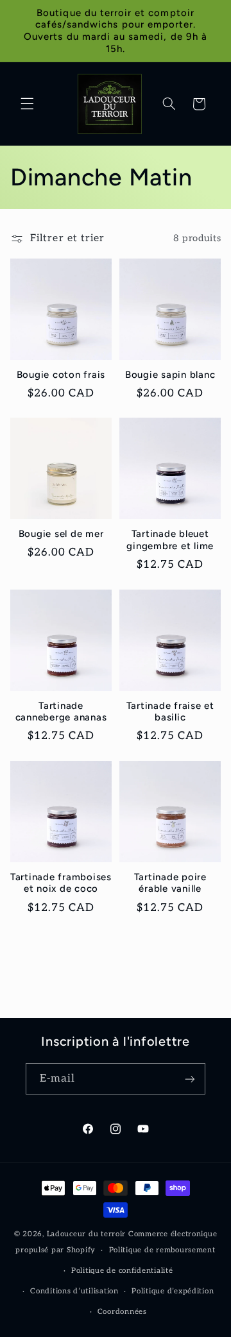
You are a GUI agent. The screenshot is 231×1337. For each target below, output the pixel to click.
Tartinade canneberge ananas (61, 712)
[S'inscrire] (190, 1078)
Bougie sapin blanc (170, 374)
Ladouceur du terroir (86, 1234)
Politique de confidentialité (122, 1270)
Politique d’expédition (173, 1291)
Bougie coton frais (61, 374)
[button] (27, 104)
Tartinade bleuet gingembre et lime (170, 540)
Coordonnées (122, 1311)
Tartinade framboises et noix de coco (61, 883)
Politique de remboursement (162, 1250)
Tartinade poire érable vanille (170, 883)
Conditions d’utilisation (74, 1291)
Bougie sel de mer (61, 534)
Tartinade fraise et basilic (170, 712)
